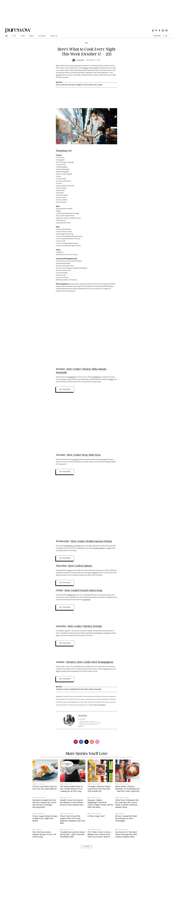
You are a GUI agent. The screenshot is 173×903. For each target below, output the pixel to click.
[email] (3, 43)
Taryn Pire (80, 60)
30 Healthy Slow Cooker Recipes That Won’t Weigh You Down (78, 689)
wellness (42, 36)
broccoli (99, 633)
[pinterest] (3, 23)
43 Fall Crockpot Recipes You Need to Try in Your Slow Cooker (79, 85)
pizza (58, 75)
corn (57, 635)
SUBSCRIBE (157, 36)
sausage (75, 459)
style (14, 36)
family (31, 36)
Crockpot (85, 68)
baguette (71, 595)
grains (102, 548)
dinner (96, 68)
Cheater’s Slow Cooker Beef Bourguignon (89, 662)
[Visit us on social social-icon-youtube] (166, 30)
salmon (95, 573)
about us (53, 36)
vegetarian (86, 599)
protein (96, 548)
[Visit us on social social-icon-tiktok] (153, 30)
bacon (106, 669)
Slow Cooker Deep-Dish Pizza (84, 454)
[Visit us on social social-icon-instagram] (163, 30)
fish (112, 570)
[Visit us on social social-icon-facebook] (159, 30)
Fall (57, 65)
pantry (70, 570)
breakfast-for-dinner (73, 546)
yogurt (111, 379)
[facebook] (81, 742)
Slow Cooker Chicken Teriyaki (84, 626)
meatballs (95, 377)
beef (57, 671)
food (23, 36)
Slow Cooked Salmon (80, 565)
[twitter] (86, 742)
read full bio (81, 726)
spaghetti (71, 377)
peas (108, 633)
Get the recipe (65, 389)
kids (104, 459)
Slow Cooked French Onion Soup (83, 590)
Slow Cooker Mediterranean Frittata (91, 541)
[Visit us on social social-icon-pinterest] (156, 30)
